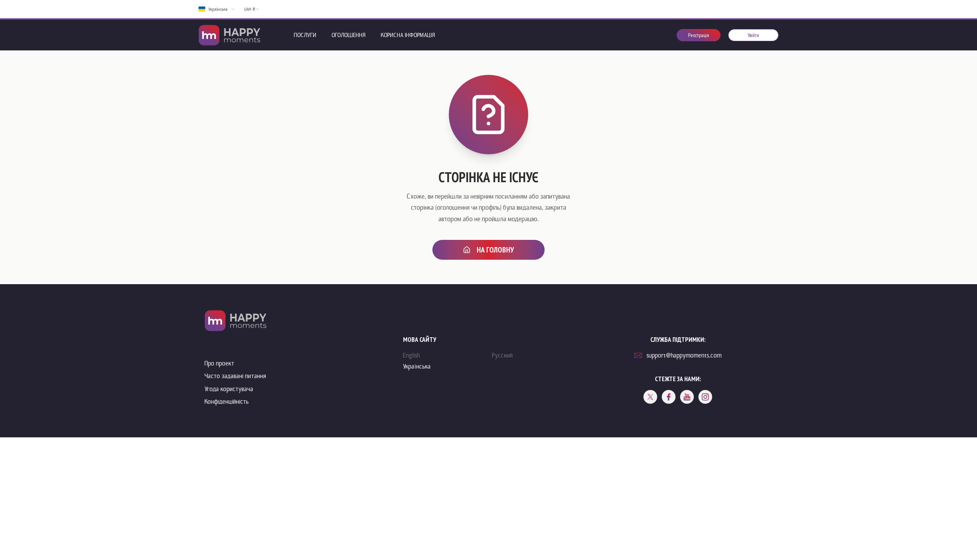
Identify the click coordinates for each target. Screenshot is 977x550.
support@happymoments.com (684, 355)
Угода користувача (229, 389)
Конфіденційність (227, 401)
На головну (495, 250)
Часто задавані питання (235, 376)
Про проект (219, 363)
